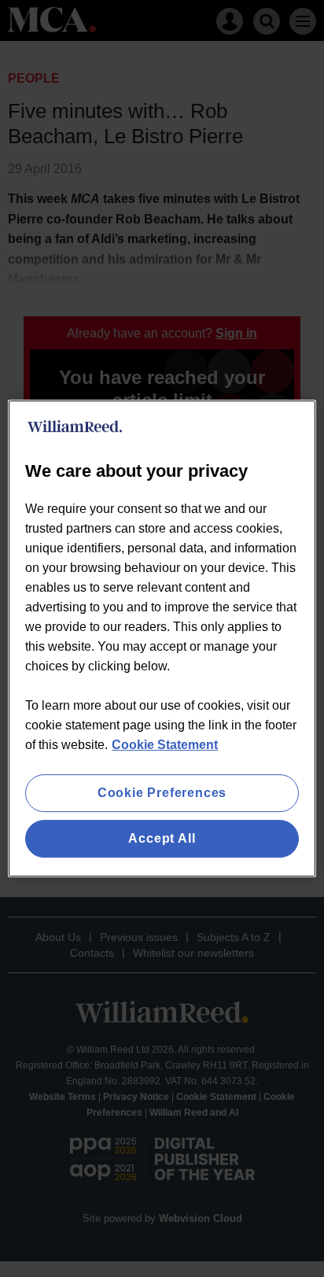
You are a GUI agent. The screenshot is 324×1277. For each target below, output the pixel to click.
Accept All (161, 838)
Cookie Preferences (162, 792)
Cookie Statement (165, 744)
